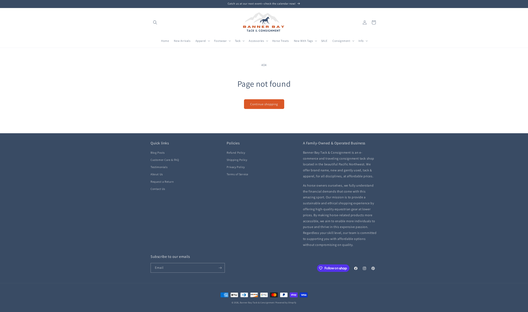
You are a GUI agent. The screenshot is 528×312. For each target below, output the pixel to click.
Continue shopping (264, 104)
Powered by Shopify (286, 302)
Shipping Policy (237, 160)
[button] (155, 22)
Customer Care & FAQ (165, 160)
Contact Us (158, 189)
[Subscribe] (220, 268)
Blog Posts (158, 152)
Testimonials (159, 167)
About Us (157, 174)
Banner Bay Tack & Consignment (257, 302)
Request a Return (162, 181)
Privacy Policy (236, 167)
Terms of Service (237, 174)
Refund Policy (236, 152)
